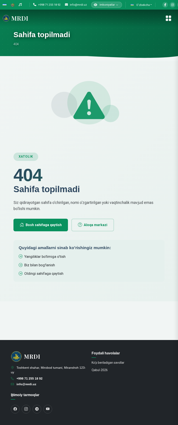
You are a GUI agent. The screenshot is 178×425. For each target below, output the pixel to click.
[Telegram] (37, 409)
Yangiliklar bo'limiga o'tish (45, 256)
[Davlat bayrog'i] (5, 5)
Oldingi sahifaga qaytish (43, 273)
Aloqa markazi (95, 225)
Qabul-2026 (100, 370)
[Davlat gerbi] (12, 5)
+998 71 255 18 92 (49, 4)
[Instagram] (172, 5)
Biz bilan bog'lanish (39, 265)
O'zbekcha (143, 5)
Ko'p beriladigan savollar (108, 362)
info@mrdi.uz (78, 4)
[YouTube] (47, 409)
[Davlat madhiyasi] (20, 5)
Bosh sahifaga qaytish (44, 225)
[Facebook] (165, 5)
